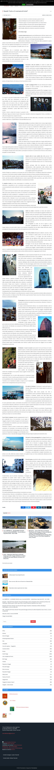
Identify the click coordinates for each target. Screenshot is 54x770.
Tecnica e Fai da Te (6, 677)
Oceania (4, 661)
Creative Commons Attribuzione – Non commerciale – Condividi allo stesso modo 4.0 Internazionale (12, 747)
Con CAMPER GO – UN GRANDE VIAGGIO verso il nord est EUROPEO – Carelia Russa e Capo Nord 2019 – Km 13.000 (14, 532)
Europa (3, 651)
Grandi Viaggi (49, 15)
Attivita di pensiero (13, 694)
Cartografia (4, 643)
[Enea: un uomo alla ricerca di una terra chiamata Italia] (5, 582)
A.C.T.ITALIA (12, 700)
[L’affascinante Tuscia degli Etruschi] (5, 576)
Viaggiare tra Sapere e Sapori (8, 682)
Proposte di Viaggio (6, 671)
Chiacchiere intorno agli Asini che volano (18, 588)
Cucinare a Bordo (5, 648)
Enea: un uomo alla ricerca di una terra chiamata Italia (20, 581)
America (44, 15)
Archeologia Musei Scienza (8, 638)
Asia (3, 641)
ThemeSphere (34, 768)
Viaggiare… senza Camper (7, 684)
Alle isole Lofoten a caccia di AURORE (10, 613)
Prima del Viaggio (6, 666)
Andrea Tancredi (10, 743)
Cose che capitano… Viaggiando (9, 646)
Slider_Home (5, 674)
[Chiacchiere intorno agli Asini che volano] (5, 589)
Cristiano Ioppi (7, 15)
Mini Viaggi (4, 659)
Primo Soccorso (5, 669)
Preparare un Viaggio (6, 664)
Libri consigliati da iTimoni (7, 656)
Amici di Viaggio (5, 635)
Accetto (23, 4)
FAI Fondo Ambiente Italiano (22, 707)
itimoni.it (13, 749)
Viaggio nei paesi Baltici (7, 616)
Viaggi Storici (5, 679)
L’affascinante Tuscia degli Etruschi (16, 575)
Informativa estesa (29, 4)
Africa (3, 630)
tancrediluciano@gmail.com (8, 733)
